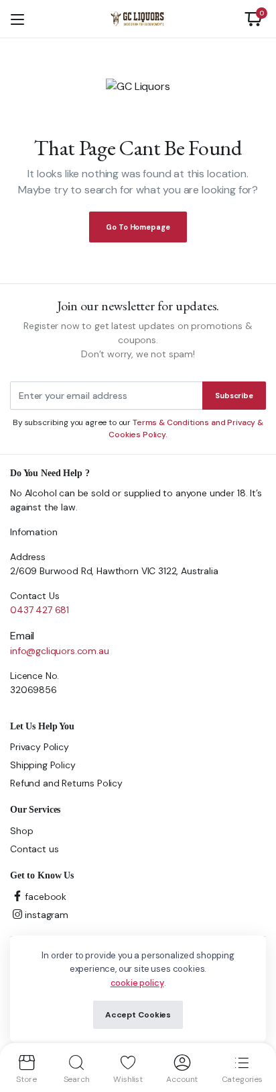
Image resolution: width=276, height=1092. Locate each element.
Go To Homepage (137, 227)
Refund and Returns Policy (66, 783)
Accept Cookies (138, 1014)
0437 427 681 (39, 610)
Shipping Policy (43, 765)
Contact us (34, 849)
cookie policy (137, 983)
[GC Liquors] (137, 18)
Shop (21, 831)
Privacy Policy (39, 747)
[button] (253, 19)
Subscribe (234, 395)
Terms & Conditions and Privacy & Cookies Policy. (186, 428)
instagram (46, 915)
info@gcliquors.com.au (59, 651)
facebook (45, 897)
